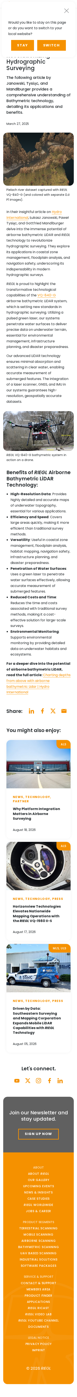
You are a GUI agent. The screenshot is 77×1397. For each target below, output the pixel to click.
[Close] (66, 10)
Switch (51, 45)
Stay (22, 45)
